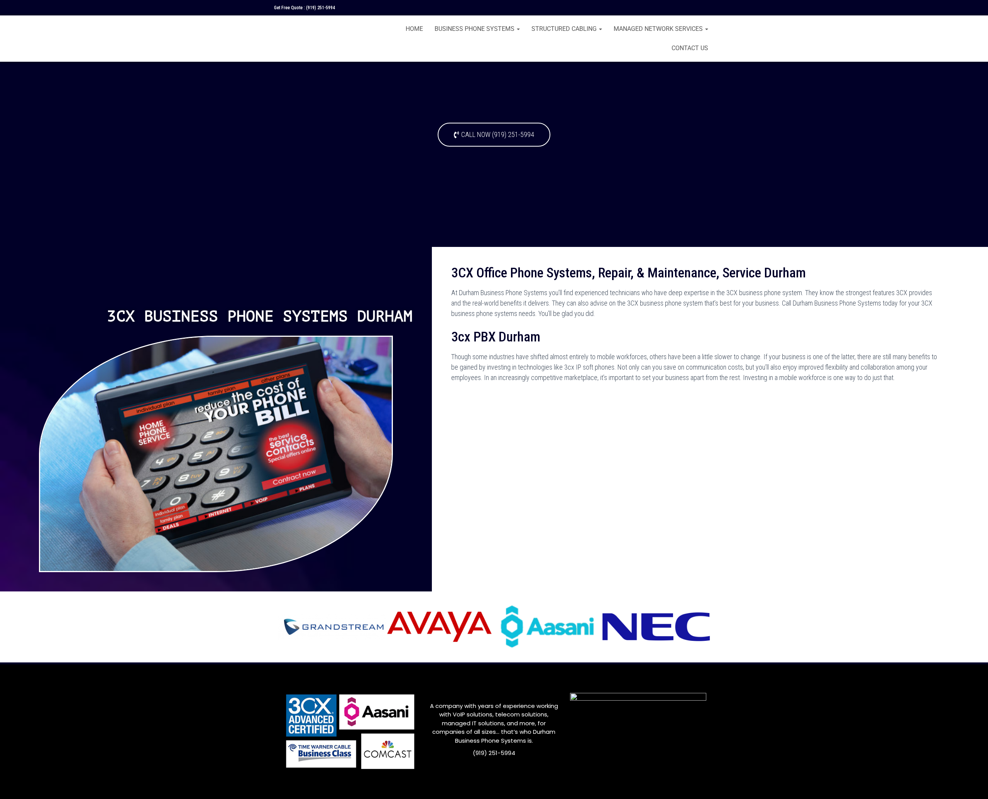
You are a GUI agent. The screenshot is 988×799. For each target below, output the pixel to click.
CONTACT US (690, 48)
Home (414, 28)
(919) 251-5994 (320, 7)
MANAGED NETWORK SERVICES (659, 28)
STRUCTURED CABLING (564, 28)
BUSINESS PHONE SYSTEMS (475, 28)
